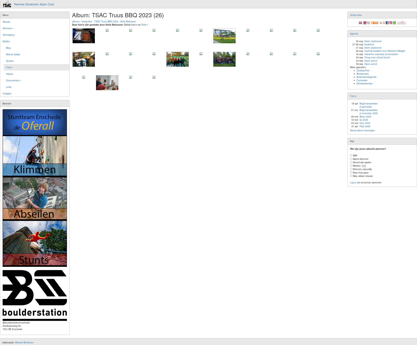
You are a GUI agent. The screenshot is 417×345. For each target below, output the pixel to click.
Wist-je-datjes (13, 54)
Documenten (12, 80)
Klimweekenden (365, 83)
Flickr (144, 24)
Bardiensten (363, 73)
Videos (9, 73)
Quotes (10, 60)
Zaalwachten (363, 70)
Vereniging (8, 34)
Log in (353, 182)
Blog (8, 47)
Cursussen (362, 80)
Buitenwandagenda (366, 77)
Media (6, 41)
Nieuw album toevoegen (362, 130)
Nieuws (6, 21)
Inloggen (7, 93)
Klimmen (7, 28)
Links (8, 86)
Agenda (354, 33)
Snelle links (356, 15)
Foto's (9, 67)
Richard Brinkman (24, 342)
